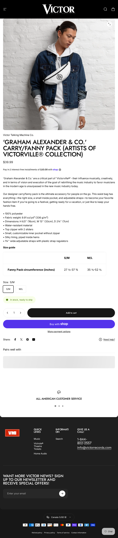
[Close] (83, 250)
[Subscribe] (78, 269)
